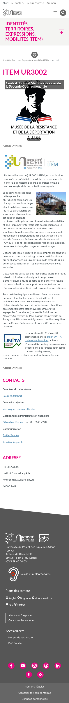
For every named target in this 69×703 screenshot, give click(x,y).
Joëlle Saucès (11, 435)
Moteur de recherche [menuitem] (20, 637)
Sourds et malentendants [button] (35, 574)
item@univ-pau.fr (13, 442)
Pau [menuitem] (10, 604)
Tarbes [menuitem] (21, 604)
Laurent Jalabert (12, 395)
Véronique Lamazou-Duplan (19, 409)
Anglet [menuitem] (12, 598)
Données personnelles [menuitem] (35, 698)
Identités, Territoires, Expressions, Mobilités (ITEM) (26, 60)
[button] (59, 31)
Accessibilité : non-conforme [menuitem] (34, 692)
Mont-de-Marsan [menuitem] (45, 598)
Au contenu (17, 3)
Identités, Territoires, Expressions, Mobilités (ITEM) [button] (24, 31)
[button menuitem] (63, 12)
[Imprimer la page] (34, 54)
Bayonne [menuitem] (25, 598)
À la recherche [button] (35, 3)
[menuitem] (11, 665)
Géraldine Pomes (13, 422)
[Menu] (55, 13)
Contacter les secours (21, 620)
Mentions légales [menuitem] (34, 686)
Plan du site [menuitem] (15, 643)
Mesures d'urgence (20, 615)
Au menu (52, 3)
